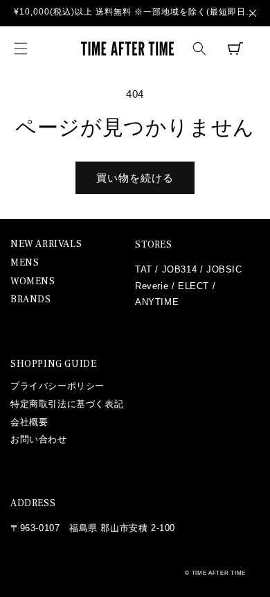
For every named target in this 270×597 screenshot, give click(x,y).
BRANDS (30, 300)
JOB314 (179, 269)
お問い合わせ (38, 439)
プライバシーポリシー (57, 386)
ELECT (193, 286)
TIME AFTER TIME (219, 572)
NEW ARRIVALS (46, 244)
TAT (143, 269)
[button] (21, 48)
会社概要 (29, 422)
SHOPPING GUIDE (53, 364)
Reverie (151, 286)
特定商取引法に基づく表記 (66, 404)
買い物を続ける (135, 178)
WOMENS (32, 282)
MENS (24, 263)
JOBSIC (224, 269)
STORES (153, 245)
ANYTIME (157, 302)
